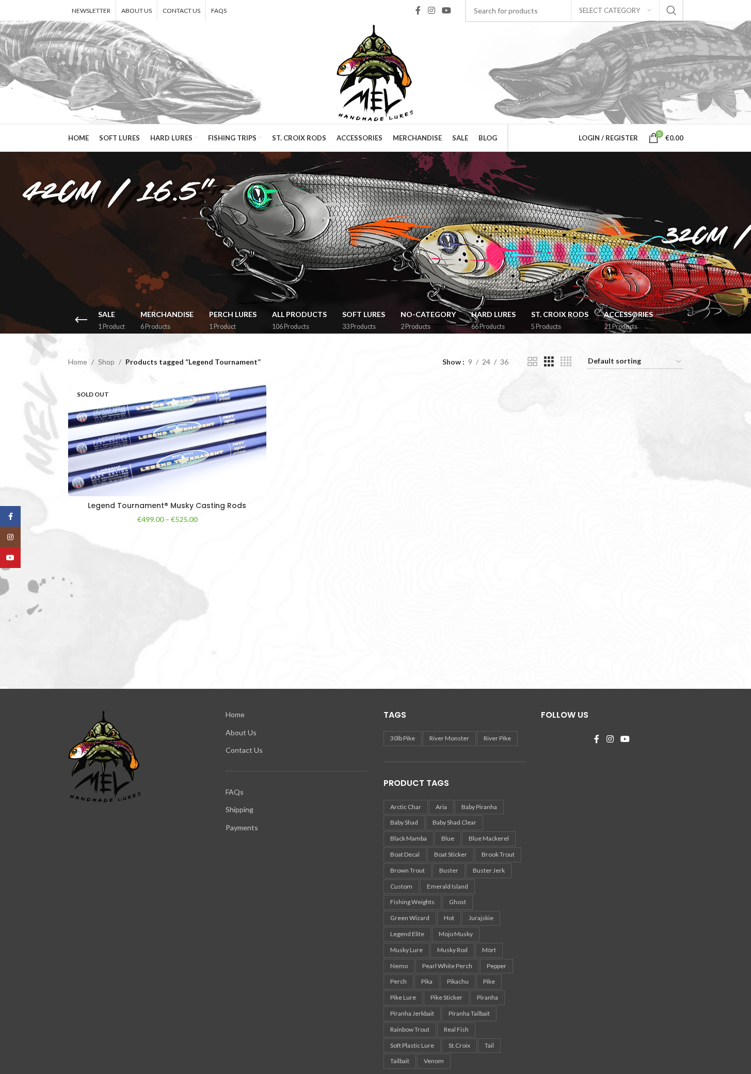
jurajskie (481, 918)
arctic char (405, 807)
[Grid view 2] (532, 361)
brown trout (407, 870)
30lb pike (402, 738)
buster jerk (489, 870)
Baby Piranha (479, 807)
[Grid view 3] (549, 361)
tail (489, 1045)
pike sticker (446, 997)
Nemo (399, 966)
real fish (456, 1029)
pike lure (403, 997)
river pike (497, 738)
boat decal (405, 854)
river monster (449, 738)
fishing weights (412, 902)
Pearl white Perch (447, 966)
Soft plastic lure (412, 1045)
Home (77, 361)
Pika (427, 981)
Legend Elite (407, 934)
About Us (241, 732)
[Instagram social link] (431, 10)
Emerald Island (447, 886)
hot (449, 918)
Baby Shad (404, 822)
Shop (106, 361)
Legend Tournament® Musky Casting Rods (167, 505)
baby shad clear (454, 822)
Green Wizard (409, 918)
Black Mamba (408, 838)
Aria (441, 807)
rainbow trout (409, 1029)
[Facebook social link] (418, 10)
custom (401, 886)
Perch (398, 981)
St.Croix (459, 1045)
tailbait (399, 1061)
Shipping (239, 809)
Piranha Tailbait (469, 1013)
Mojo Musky (456, 934)
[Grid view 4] (566, 361)
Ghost (457, 902)
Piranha (487, 997)
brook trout (498, 854)
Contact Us (244, 750)
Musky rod (452, 950)
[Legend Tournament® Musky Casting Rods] (167, 440)
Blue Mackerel (489, 838)
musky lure (406, 950)
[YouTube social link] (446, 10)
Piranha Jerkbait (412, 1013)
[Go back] (81, 320)
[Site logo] (375, 71)
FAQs (235, 791)
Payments (242, 827)
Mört (489, 950)
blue (447, 838)
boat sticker (450, 854)
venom (434, 1061)
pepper (496, 966)
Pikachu (458, 981)
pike (489, 981)
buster (448, 870)
